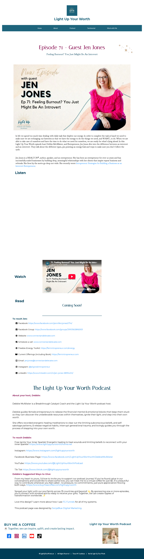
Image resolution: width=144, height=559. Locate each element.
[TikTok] (39, 536)
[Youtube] (32, 536)
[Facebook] (9, 536)
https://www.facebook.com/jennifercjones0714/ (50, 323)
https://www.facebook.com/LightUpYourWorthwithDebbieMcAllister (77, 457)
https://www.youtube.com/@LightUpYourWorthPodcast (54, 463)
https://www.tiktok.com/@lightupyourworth (46, 469)
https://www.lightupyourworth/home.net (50, 444)
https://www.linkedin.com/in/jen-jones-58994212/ (50, 373)
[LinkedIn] (24, 536)
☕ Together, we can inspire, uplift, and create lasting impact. (39, 528)
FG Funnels (69, 502)
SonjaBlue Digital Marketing (66, 508)
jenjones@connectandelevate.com (41, 360)
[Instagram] (16, 536)
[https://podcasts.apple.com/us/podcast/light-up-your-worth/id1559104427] (110, 536)
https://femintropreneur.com (65, 354)
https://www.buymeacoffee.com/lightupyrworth (51, 485)
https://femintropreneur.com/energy (58, 348)
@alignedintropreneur (39, 367)
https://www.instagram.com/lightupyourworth (50, 450)
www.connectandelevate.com (41, 336)
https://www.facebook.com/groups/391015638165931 (59, 329)
